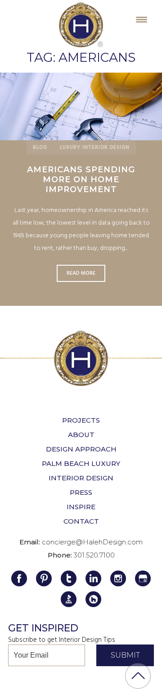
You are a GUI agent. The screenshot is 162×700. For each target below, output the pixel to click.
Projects (81, 420)
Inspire (81, 506)
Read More (81, 106)
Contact (81, 521)
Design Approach (81, 449)
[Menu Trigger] (141, 19)
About (81, 434)
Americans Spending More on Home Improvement (81, 179)
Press (81, 492)
